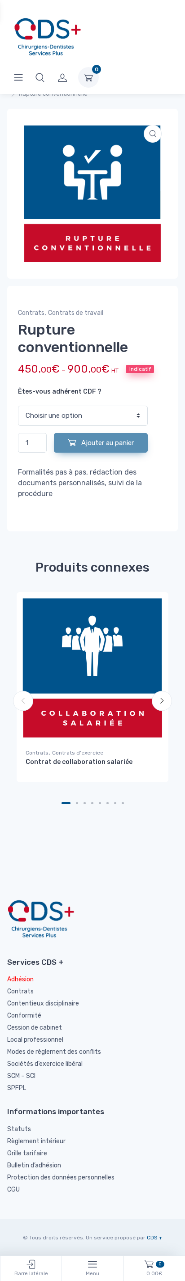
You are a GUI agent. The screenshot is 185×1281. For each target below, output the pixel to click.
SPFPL (16, 1088)
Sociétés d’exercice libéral (45, 1064)
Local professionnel (35, 1039)
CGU (13, 1189)
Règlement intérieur (36, 1141)
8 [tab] (123, 803)
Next (162, 701)
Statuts (19, 1129)
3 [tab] (85, 803)
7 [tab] (115, 803)
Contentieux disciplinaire (43, 1003)
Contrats (31, 313)
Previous (23, 701)
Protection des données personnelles (61, 1177)
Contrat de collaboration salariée (79, 762)
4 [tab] (92, 803)
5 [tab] (100, 803)
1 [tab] (66, 803)
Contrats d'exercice (77, 753)
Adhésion (20, 979)
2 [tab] (77, 803)
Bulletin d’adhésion (34, 1165)
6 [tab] (107, 803)
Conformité (24, 1015)
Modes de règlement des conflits (54, 1052)
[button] (40, 77)
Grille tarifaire (27, 1153)
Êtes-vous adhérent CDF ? (59, 391)
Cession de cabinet (34, 1027)
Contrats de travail (75, 313)
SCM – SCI (21, 1076)
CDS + (154, 1237)
